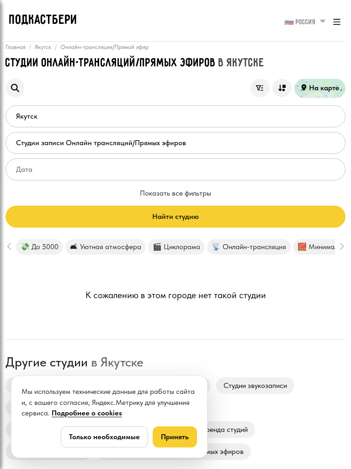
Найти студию (175, 216)
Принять (175, 436)
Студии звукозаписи (255, 385)
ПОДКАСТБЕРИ (43, 20)
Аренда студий (224, 429)
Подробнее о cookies (87, 413)
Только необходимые (104, 436)
